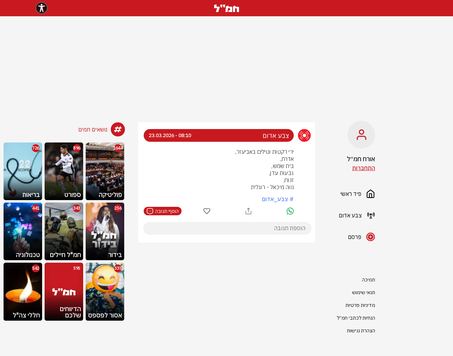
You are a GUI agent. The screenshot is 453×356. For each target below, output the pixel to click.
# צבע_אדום (278, 199)
